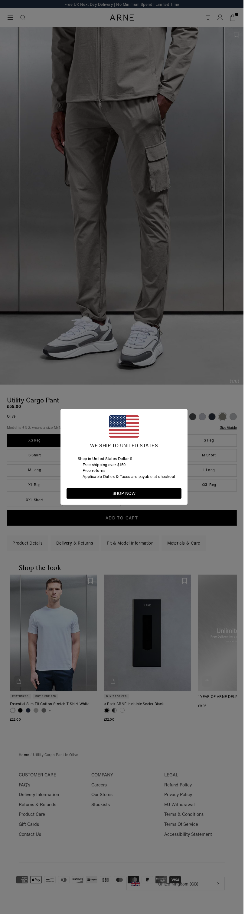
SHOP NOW (124, 493)
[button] (176, 493)
